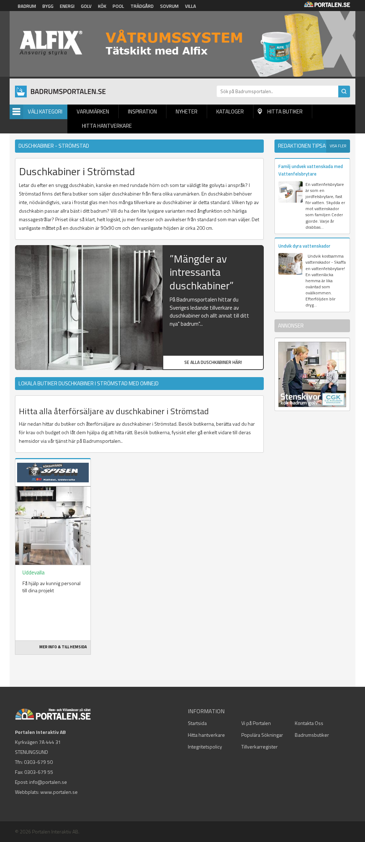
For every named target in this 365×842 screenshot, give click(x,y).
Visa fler (338, 146)
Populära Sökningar (262, 735)
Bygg (47, 6)
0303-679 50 (38, 762)
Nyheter (186, 111)
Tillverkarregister (259, 746)
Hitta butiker (285, 111)
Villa (190, 6)
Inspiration (142, 111)
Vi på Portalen (256, 723)
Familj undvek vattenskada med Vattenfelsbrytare (310, 170)
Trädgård (142, 6)
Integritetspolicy (205, 746)
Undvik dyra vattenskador (304, 245)
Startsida (197, 723)
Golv (86, 6)
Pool (118, 6)
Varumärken (93, 111)
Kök (102, 6)
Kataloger (230, 111)
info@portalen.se (48, 782)
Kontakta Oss (309, 723)
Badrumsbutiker (312, 735)
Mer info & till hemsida (63, 647)
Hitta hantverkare (107, 126)
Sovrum (169, 6)
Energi (67, 6)
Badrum (27, 6)
